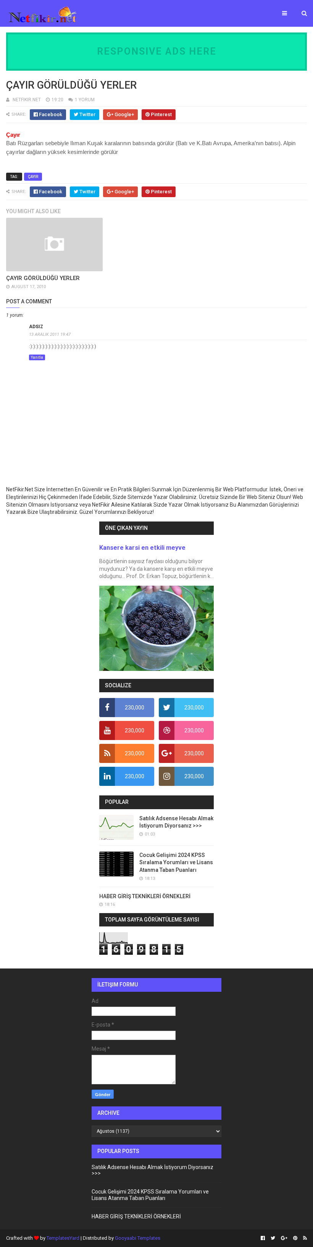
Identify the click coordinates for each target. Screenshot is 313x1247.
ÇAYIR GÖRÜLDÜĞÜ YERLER (43, 278)
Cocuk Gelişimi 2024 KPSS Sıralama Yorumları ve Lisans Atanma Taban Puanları (176, 862)
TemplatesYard (63, 1238)
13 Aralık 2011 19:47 (50, 334)
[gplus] (284, 1238)
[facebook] (263, 1238)
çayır (33, 177)
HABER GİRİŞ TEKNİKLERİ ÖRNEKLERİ (144, 896)
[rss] (304, 1238)
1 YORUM (85, 99)
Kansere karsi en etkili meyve (142, 547)
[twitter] (273, 1238)
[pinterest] (295, 1238)
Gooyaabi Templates (137, 1238)
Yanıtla (37, 357)
